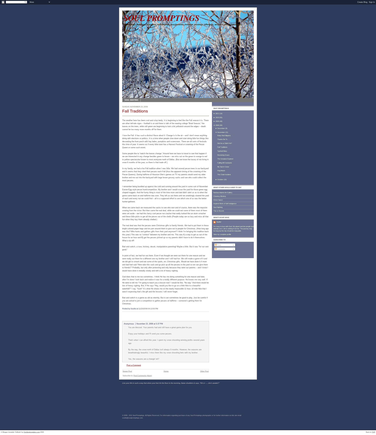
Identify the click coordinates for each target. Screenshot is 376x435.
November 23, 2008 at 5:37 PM (149, 324)
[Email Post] (158, 309)
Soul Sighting (218, 207)
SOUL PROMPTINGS (161, 17)
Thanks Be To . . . (223, 139)
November (221, 132)
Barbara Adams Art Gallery (222, 192)
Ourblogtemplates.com (32, 432)
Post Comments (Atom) (143, 376)
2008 (217, 125)
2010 (217, 117)
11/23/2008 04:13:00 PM (148, 309)
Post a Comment (134, 365)
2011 (217, 113)
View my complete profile (222, 234)
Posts (219, 245)
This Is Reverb (218, 211)
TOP (373, 432)
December (221, 128)
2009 (217, 121)
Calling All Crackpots (224, 163)
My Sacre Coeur (223, 167)
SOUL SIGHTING (131, 100)
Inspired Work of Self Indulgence (224, 203)
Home (166, 371)
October (220, 179)
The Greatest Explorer (225, 159)
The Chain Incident (224, 174)
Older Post (204, 371)
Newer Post (127, 371)
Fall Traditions (135, 111)
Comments (221, 249)
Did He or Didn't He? (224, 143)
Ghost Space (218, 200)
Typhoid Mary (222, 151)
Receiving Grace (223, 155)
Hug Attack (221, 170)
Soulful (218, 222)
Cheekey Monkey (219, 196)
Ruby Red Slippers (224, 135)
